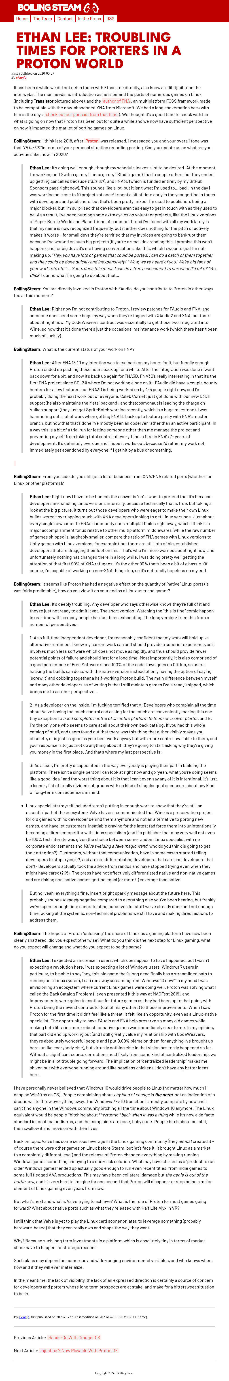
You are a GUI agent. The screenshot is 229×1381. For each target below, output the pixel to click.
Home (22, 18)
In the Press (89, 18)
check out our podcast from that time (82, 114)
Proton (92, 140)
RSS (110, 18)
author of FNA (116, 100)
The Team (42, 18)
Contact (65, 18)
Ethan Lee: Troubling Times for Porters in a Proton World (99, 51)
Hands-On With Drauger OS (74, 1337)
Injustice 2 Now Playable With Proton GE (79, 1350)
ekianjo (21, 77)
